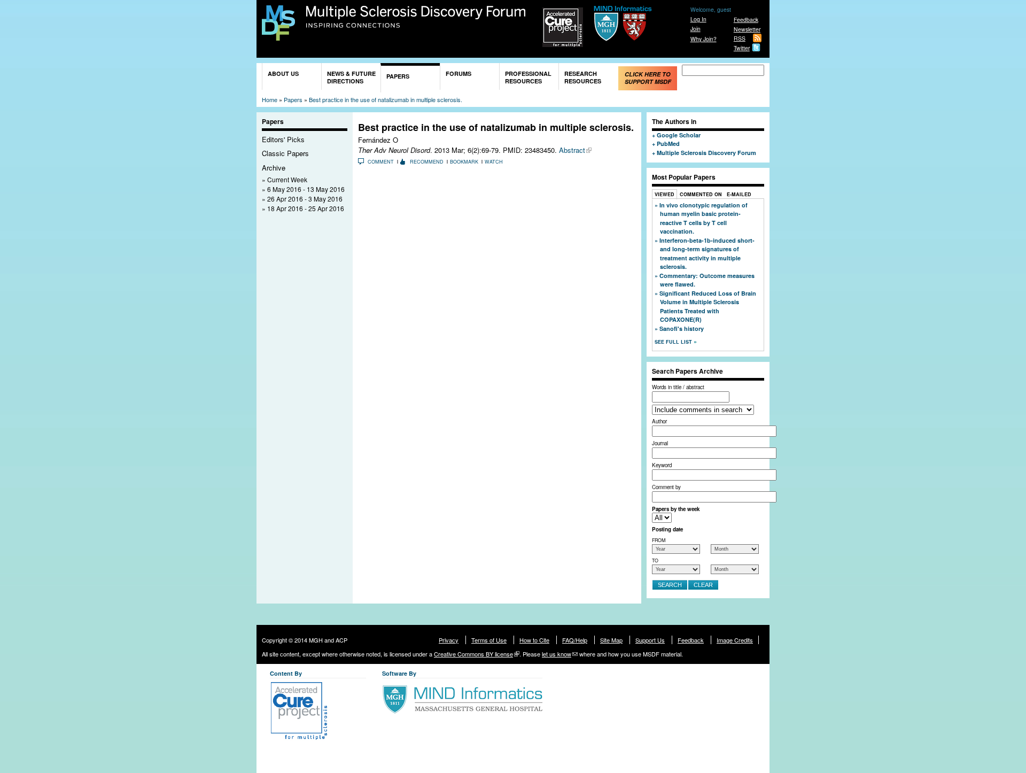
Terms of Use (489, 640)
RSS (739, 38)
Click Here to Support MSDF (648, 78)
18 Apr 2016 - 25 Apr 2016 (305, 208)
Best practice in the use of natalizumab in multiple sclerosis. (385, 99)
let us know (556, 654)
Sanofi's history (681, 328)
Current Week (287, 179)
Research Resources (582, 77)
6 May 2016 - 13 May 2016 (306, 189)
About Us (283, 73)
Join (695, 29)
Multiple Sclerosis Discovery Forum (416, 17)
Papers (397, 76)
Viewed (664, 194)
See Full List (674, 341)
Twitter (742, 48)
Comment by (666, 487)
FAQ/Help (574, 640)
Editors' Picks (283, 139)
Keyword (662, 465)
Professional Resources (528, 77)
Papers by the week (675, 509)
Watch (494, 161)
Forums (458, 73)
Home (269, 99)
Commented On (701, 194)
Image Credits (735, 640)
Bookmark (464, 161)
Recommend (427, 161)
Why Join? (703, 39)
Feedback (746, 20)
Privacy (448, 640)
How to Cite (534, 640)
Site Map (611, 640)
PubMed (668, 144)
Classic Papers (285, 153)
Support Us (650, 640)
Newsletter (747, 29)
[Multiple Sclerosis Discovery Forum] (278, 35)
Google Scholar (679, 135)
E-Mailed (739, 194)
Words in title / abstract (678, 387)
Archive (273, 168)
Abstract (572, 150)
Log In (698, 19)
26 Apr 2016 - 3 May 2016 (305, 198)
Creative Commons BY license (473, 654)
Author (659, 421)
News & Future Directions (351, 77)
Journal (660, 443)
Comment (381, 161)
